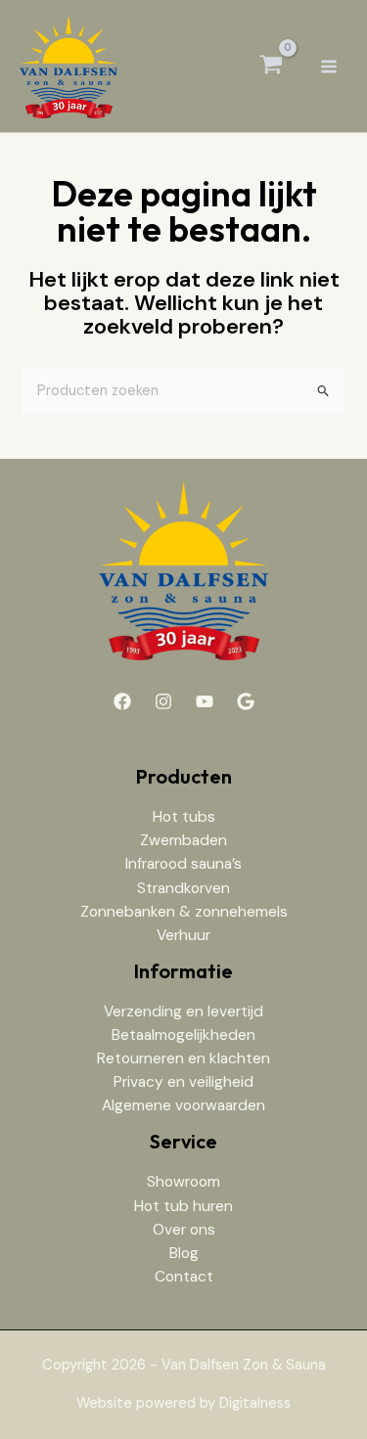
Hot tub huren (183, 1206)
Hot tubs (184, 817)
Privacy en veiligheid (183, 1082)
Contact (184, 1276)
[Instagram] (163, 701)
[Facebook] (122, 701)
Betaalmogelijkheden (183, 1035)
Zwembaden (183, 840)
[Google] (245, 701)
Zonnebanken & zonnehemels (184, 912)
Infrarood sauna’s (183, 864)
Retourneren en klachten (183, 1058)
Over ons (184, 1229)
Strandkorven (183, 888)
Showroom (183, 1182)
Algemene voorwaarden (183, 1105)
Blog (184, 1253)
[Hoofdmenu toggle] (328, 65)
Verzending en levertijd (183, 1011)
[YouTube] (204, 701)
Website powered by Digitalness (183, 1403)
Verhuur (183, 935)
